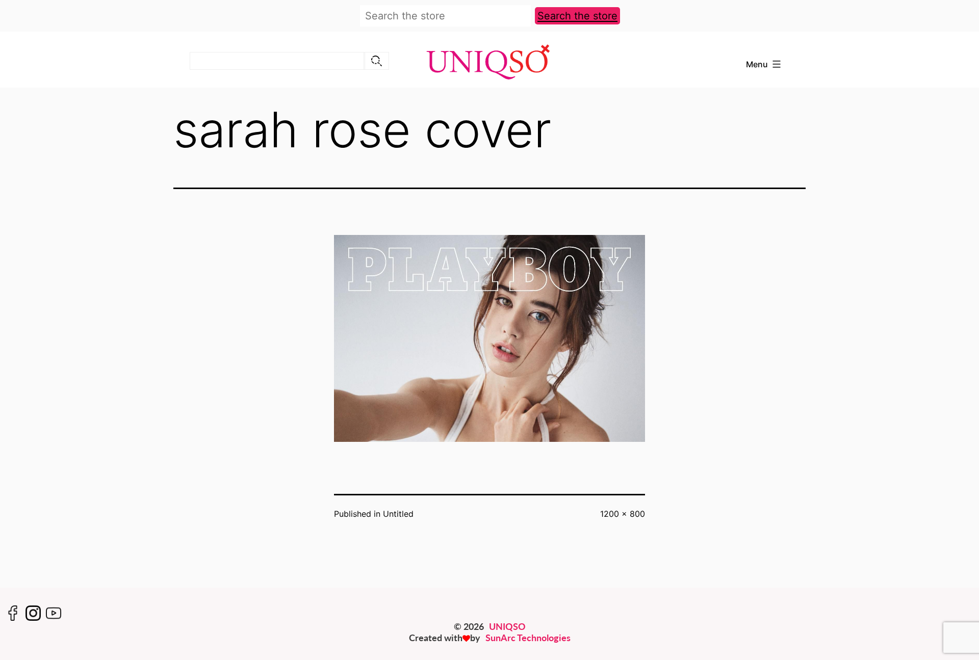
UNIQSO (507, 626)
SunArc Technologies (528, 637)
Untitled (398, 514)
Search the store (577, 16)
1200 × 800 (622, 514)
